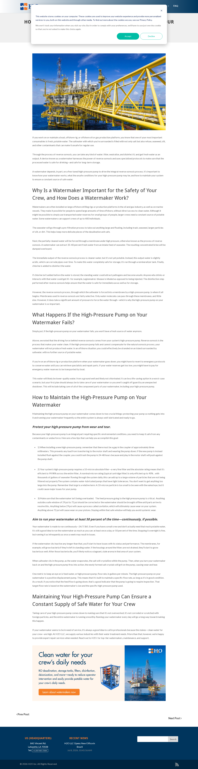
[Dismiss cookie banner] (161, 11)
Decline (151, 36)
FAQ (175, 6)
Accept (128, 36)
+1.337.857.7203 (40, 750)
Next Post (174, 718)
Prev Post (23, 714)
